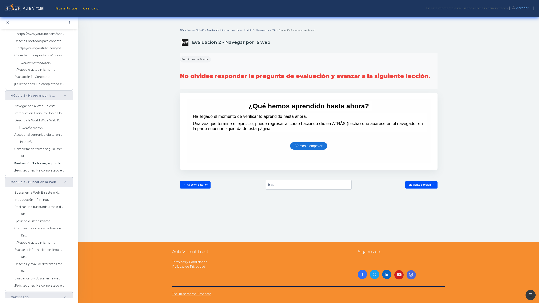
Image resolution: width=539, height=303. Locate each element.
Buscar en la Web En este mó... (37, 192)
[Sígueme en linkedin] (386, 274)
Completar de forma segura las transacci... (39, 149)
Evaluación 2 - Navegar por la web (39, 163)
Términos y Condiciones (189, 262)
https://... (23, 142)
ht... (20, 156)
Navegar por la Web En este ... (36, 106)
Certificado (20, 297)
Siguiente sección (419, 184)
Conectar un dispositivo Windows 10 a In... (39, 55)
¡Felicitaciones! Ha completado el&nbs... (39, 84)
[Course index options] (69, 23)
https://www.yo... (29, 127)
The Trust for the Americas (191, 294)
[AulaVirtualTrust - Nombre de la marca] (24, 8)
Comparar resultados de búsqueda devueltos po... (39, 228)
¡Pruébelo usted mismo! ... (34, 70)
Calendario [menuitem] (91, 8)
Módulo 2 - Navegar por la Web (34, 95)
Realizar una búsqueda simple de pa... (39, 207)
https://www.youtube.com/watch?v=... (39, 34)
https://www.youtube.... (33, 62)
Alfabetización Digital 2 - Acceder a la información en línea (211, 30)
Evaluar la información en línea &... (39, 250)
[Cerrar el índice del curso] (7, 22)
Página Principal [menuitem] (66, 8)
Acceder (522, 8)
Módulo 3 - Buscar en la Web (33, 182)
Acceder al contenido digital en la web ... (39, 135)
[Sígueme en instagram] (411, 274)
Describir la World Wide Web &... (37, 120)
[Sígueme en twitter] (374, 274)
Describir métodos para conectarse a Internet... (39, 41)
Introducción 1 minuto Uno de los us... (39, 113)
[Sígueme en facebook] (362, 274)
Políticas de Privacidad (188, 266)
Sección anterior (197, 184)
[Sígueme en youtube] (399, 274)
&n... (20, 214)
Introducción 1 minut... (32, 200)
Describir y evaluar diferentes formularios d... (39, 264)
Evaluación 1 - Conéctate (32, 77)
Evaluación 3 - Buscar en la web (37, 278)
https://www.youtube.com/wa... (38, 48)
